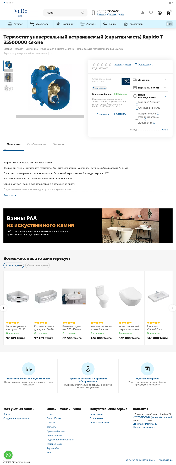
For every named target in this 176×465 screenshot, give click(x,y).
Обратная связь (55, 435)
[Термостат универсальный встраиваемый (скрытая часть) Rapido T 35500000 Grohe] (50, 89)
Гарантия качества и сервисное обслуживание (88, 380)
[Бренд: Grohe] (128, 81)
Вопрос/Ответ (54, 418)
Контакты (51, 427)
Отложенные (96, 418)
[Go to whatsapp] (8, 455)
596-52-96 (108, 11)
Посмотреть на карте (144, 427)
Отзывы (51, 422)
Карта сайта (53, 448)
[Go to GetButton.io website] (8, 462)
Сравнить (121, 114)
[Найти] (83, 12)
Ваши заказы (96, 414)
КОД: (95, 68)
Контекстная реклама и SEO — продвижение (149, 460)
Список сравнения (99, 422)
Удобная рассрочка (147, 378)
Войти (6, 414)
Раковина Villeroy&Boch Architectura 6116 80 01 (158, 328)
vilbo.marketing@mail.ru (145, 424)
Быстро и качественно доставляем (28, 378)
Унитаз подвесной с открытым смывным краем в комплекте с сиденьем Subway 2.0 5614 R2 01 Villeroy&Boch (130, 328)
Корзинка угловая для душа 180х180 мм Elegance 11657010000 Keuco (17, 328)
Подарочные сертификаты (60, 439)
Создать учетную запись (16, 418)
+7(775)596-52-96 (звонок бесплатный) (152, 417)
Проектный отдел (56, 431)
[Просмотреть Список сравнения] (142, 12)
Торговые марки (55, 444)
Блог (49, 452)
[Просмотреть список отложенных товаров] (151, 12)
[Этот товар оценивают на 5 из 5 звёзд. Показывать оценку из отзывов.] (12, 322)
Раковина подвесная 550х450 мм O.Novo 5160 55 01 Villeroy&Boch (73, 328)
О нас (50, 414)
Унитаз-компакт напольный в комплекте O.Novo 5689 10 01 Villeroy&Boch (102, 328)
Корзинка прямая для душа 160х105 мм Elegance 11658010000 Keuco (45, 328)
